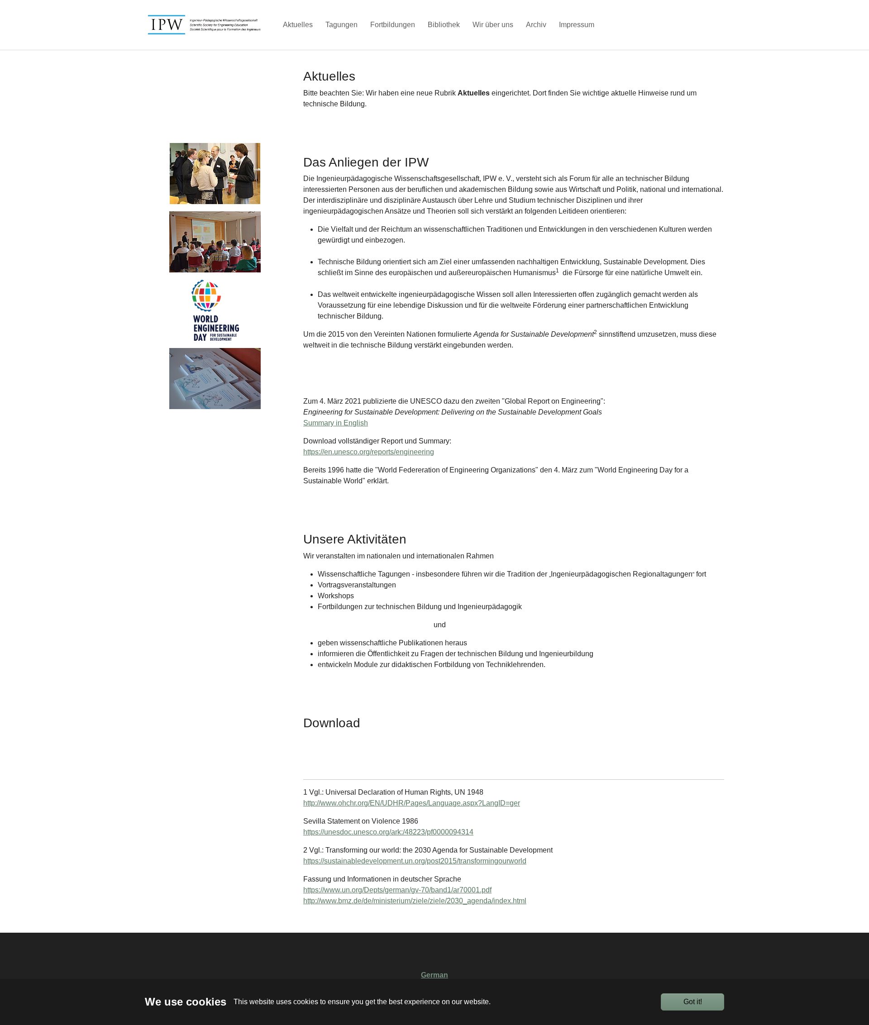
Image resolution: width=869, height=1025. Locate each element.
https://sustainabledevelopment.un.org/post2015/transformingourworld (414, 861)
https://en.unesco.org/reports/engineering (368, 452)
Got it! (692, 1002)
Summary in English (335, 423)
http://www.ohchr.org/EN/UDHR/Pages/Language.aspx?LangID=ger (411, 803)
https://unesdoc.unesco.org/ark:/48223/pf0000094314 (388, 832)
